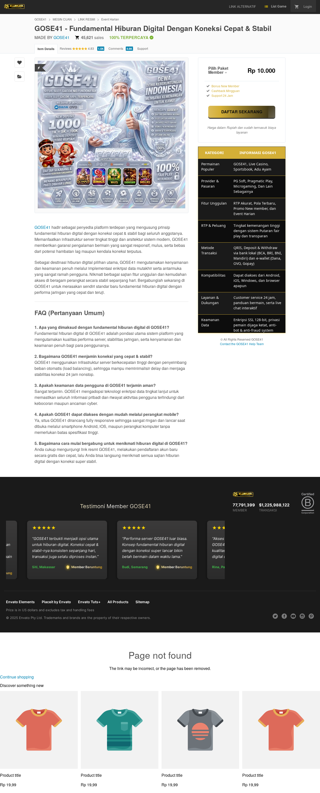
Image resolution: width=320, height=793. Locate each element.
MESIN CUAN (62, 19)
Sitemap (143, 602)
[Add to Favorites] (19, 63)
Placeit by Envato (56, 602)
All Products (118, 602)
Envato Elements (20, 602)
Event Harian (110, 19)
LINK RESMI (86, 19)
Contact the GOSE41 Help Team (242, 344)
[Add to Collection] (19, 77)
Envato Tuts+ (89, 602)
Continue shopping (17, 677)
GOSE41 (40, 19)
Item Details (46, 49)
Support (142, 48)
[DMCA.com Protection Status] (39, 64)
